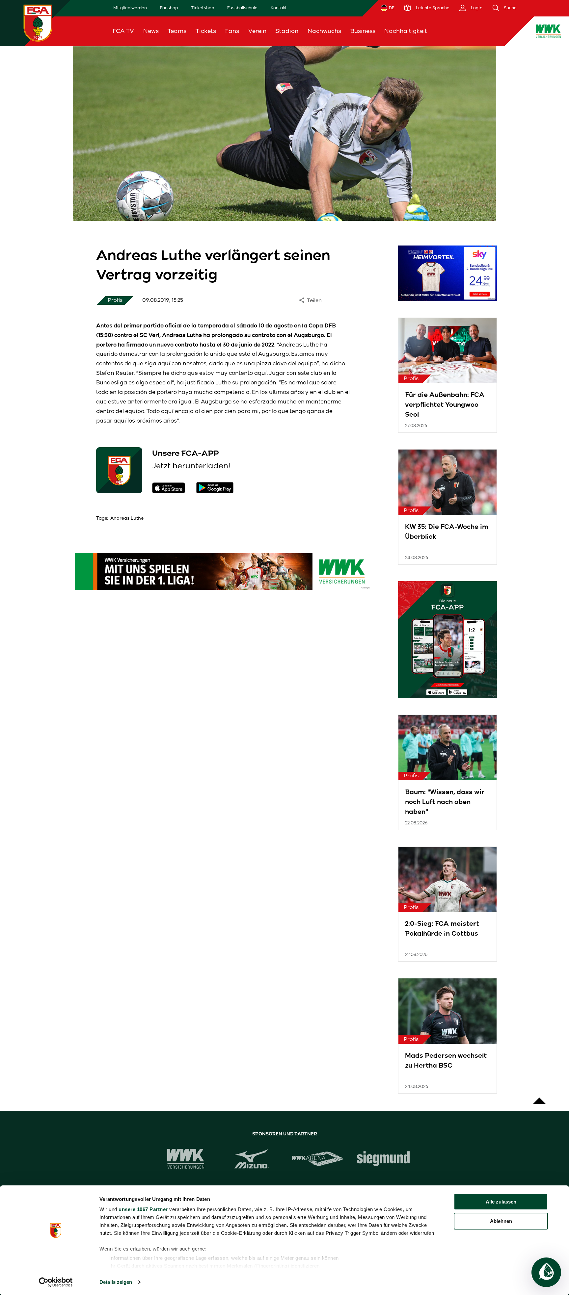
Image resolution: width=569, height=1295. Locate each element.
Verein (257, 31)
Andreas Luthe (127, 518)
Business (362, 31)
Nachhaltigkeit (405, 31)
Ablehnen (501, 1221)
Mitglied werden (130, 7)
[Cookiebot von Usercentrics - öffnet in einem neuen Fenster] (56, 1282)
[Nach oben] (539, 1097)
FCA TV (123, 31)
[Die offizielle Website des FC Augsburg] (38, 23)
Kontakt (279, 7)
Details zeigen (115, 1282)
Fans (232, 31)
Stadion (286, 31)
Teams (177, 31)
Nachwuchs (324, 31)
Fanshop (169, 7)
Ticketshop (202, 7)
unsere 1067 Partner (143, 1209)
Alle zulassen (501, 1201)
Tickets (206, 31)
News (151, 31)
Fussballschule (242, 7)
